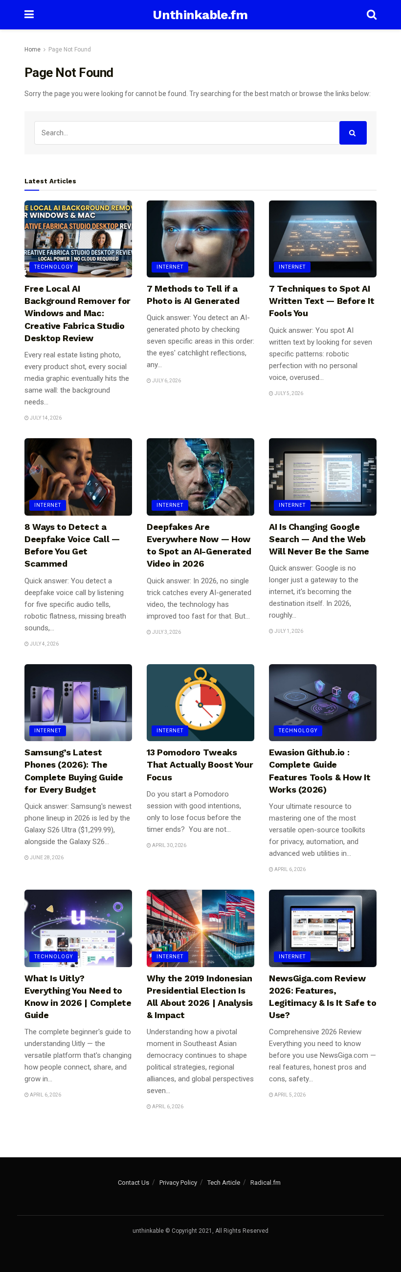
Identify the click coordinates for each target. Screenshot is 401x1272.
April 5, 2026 (289, 1094)
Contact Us (133, 1182)
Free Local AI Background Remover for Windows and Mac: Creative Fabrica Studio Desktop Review (77, 313)
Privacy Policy (178, 1182)
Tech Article (223, 1182)
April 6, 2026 (289, 869)
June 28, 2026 (46, 857)
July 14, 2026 (45, 418)
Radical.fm (265, 1182)
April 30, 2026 (168, 845)
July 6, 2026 (166, 380)
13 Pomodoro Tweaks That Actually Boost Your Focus (200, 764)
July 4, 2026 (44, 644)
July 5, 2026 (288, 393)
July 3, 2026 (166, 632)
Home (32, 49)
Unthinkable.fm (200, 14)
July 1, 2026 (288, 631)
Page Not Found (69, 49)
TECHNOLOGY (53, 267)
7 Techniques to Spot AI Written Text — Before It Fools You (321, 300)
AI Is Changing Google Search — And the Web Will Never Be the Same (319, 539)
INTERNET (169, 267)
